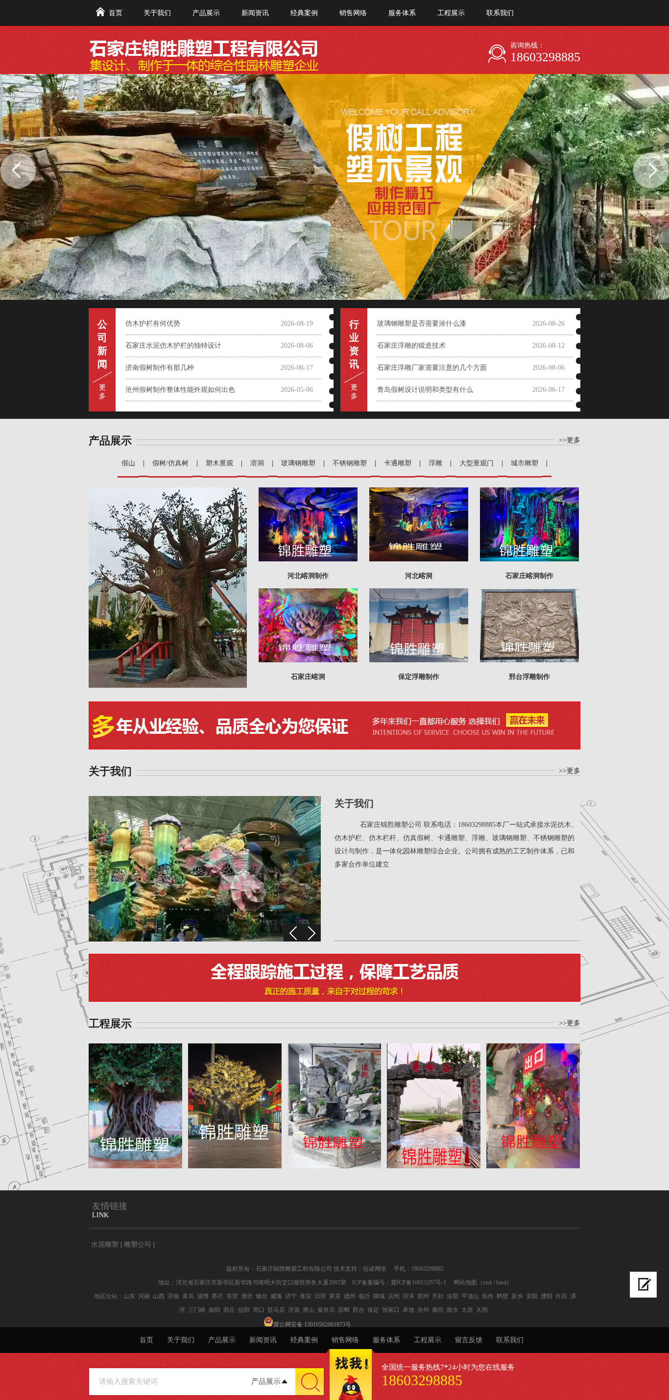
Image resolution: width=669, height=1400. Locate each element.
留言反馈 (468, 1340)
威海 (276, 1296)
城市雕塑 (524, 463)
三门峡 (197, 1309)
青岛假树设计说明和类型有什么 (425, 389)
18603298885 (545, 57)
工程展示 (451, 13)
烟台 (261, 1296)
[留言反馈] (643, 1285)
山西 (159, 1296)
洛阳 (452, 1296)
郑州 (423, 1296)
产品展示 (206, 13)
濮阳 (546, 1296)
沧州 (423, 1309)
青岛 (188, 1296)
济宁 (291, 1296)
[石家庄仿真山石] (533, 1105)
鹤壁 (502, 1296)
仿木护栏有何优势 (152, 323)
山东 (129, 1296)
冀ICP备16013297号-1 (418, 1282)
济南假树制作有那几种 (159, 367)
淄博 (203, 1296)
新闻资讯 (255, 13)
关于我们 (157, 13)
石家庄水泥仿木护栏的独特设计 (173, 345)
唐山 (308, 1309)
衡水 (452, 1309)
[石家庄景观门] (433, 1105)
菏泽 (408, 1296)
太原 (467, 1309)
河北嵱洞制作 (308, 575)
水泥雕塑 (105, 1244)
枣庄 (217, 1296)
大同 (482, 1309)
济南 (173, 1296)
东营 (232, 1296)
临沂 (364, 1296)
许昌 (561, 1296)
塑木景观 (219, 463)
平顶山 (470, 1296)
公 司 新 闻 (102, 344)
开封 (438, 1296)
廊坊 (438, 1309)
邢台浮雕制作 (529, 676)
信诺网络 (374, 1268)
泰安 (305, 1296)
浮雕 (435, 463)
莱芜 (335, 1296)
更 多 (102, 392)
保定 (373, 1309)
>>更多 (569, 440)
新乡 (517, 1296)
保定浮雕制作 (418, 676)
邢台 (358, 1309)
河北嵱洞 (418, 575)
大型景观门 (476, 463)
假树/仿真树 (170, 463)
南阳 (214, 1309)
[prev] (293, 932)
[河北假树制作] (135, 1105)
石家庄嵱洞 (308, 676)
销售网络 (353, 13)
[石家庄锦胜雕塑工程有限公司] (277, 49)
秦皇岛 (326, 1309)
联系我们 (500, 13)
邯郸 (344, 1309)
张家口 (391, 1309)
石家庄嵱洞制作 (529, 575)
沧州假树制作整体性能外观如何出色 (180, 389)
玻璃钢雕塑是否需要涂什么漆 (421, 323)
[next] (311, 932)
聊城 (379, 1296)
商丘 (229, 1309)
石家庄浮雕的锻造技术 (411, 345)
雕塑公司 (137, 1244)
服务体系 (402, 13)
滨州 (394, 1296)
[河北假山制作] (334, 1105)
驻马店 (276, 1309)
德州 (350, 1296)
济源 (294, 1309)
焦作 (488, 1296)
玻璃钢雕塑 (298, 463)
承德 (408, 1309)
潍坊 (247, 1296)
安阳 (532, 1296)
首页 (115, 13)
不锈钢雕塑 (350, 463)
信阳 (244, 1309)
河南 (144, 1296)
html (501, 1282)
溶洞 (257, 463)
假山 (128, 463)
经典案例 (304, 13)
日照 (320, 1296)
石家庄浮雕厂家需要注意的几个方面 (432, 367)
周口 (258, 1309)
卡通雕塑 (397, 463)
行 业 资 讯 (354, 344)
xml (487, 1282)
